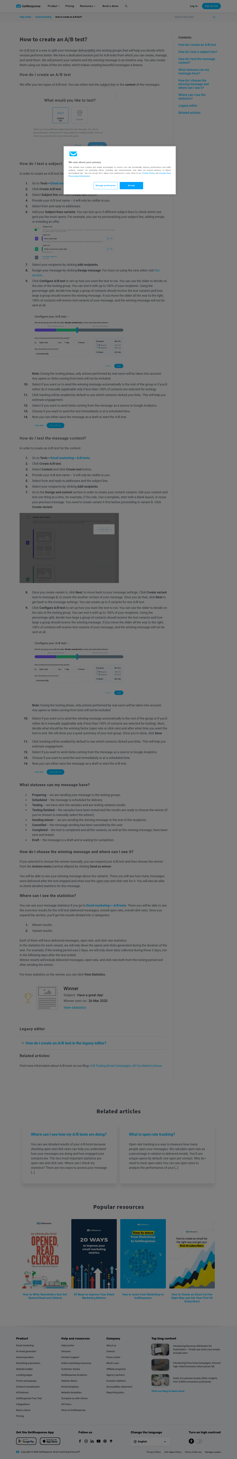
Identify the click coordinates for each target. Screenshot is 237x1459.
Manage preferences (106, 185)
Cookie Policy (148, 173)
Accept (131, 185)
